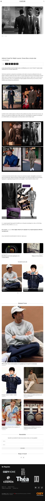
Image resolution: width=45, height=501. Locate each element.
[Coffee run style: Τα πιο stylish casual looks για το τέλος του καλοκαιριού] (33, 380)
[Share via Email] (17, 64)
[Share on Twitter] (12, 64)
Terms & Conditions (6, 488)
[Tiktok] (42, 487)
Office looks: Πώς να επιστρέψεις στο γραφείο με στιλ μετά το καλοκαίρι (19, 363)
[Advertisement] (22, 45)
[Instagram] (39, 487)
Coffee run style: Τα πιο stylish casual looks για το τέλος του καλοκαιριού (33, 395)
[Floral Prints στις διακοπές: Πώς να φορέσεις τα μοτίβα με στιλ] (11, 412)
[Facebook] (35, 487)
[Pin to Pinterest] (15, 64)
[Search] (43, 1)
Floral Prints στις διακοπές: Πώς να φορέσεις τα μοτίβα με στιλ (11, 428)
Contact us (15, 488)
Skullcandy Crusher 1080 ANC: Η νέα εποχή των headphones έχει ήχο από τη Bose (32, 428)
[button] (3, 279)
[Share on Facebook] (9, 64)
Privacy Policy (11, 486)
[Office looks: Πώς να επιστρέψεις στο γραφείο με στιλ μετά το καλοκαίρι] (12, 278)
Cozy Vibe (4, 493)
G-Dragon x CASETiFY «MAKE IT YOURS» (32, 288)
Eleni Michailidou (6, 60)
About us (4, 486)
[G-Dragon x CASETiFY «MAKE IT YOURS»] (33, 278)
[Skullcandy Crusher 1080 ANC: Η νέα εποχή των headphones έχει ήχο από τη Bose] (33, 412)
